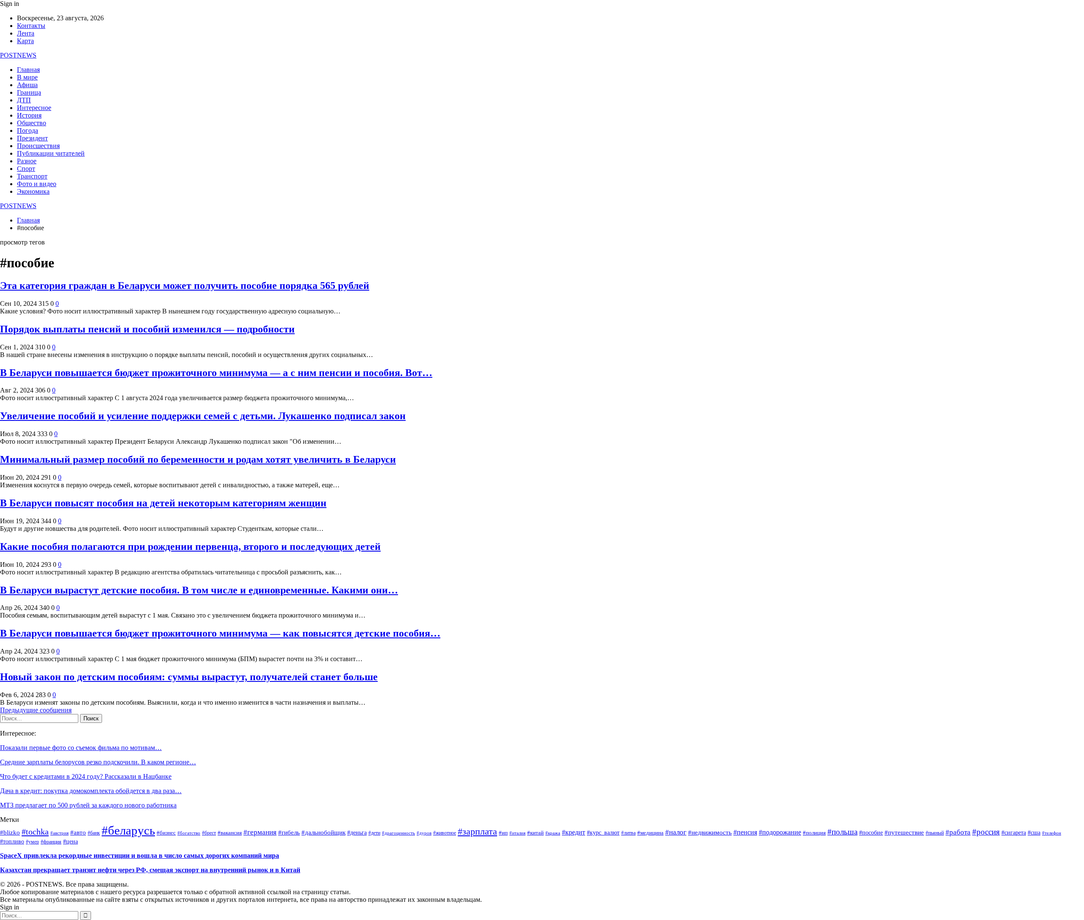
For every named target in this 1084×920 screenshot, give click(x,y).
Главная (28, 69)
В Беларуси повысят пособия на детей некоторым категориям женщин (163, 502)
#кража (552, 833)
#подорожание (780, 832)
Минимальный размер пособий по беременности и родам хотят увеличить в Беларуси (198, 459)
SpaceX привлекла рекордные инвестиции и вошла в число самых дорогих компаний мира (139, 855)
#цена (70, 841)
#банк (94, 833)
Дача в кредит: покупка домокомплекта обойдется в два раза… (91, 790)
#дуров (424, 832)
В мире (27, 77)
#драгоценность (398, 833)
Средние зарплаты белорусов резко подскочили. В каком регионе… (98, 762)
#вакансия (230, 833)
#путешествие (904, 832)
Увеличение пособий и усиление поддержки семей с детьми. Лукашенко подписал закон (203, 415)
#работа (958, 832)
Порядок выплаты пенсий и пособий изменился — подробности (147, 329)
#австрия (59, 833)
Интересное (34, 107)
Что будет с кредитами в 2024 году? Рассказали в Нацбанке (85, 776)
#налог (675, 832)
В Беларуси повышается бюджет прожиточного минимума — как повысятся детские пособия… (220, 633)
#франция (51, 842)
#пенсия (745, 832)
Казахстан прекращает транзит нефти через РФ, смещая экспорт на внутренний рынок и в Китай (150, 869)
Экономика (33, 191)
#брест (209, 833)
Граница (29, 92)
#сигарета (1013, 832)
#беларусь (128, 830)
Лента (25, 33)
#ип (503, 833)
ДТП (24, 100)
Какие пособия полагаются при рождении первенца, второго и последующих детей (190, 546)
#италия (517, 832)
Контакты (31, 25)
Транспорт (32, 176)
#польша (842, 831)
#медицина (650, 833)
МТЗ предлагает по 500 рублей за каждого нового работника (88, 805)
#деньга (357, 832)
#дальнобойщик (323, 832)
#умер (32, 842)
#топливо (12, 841)
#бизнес (166, 833)
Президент (32, 138)
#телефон (1051, 833)
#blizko (10, 832)
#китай (535, 833)
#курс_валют (603, 832)
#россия (986, 831)
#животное (444, 833)
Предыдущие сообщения (36, 710)
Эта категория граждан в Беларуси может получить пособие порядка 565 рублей (184, 285)
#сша (1034, 832)
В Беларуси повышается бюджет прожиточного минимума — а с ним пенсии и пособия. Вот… (216, 372)
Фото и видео (36, 183)
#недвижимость (710, 832)
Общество (31, 122)
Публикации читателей (51, 153)
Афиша (27, 84)
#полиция (814, 833)
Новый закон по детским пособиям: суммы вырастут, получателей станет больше (189, 676)
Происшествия (38, 145)
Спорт (26, 168)
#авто (78, 832)
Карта (25, 40)
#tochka (35, 831)
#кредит (573, 832)
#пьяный (935, 833)
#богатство (188, 832)
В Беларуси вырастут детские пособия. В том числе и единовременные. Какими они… (199, 590)
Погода (27, 130)
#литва (628, 833)
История (29, 115)
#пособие (871, 832)
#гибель (289, 832)
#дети (374, 833)
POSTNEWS (18, 55)
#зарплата (477, 831)
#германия (260, 832)
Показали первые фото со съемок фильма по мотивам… (81, 747)
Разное (26, 161)
